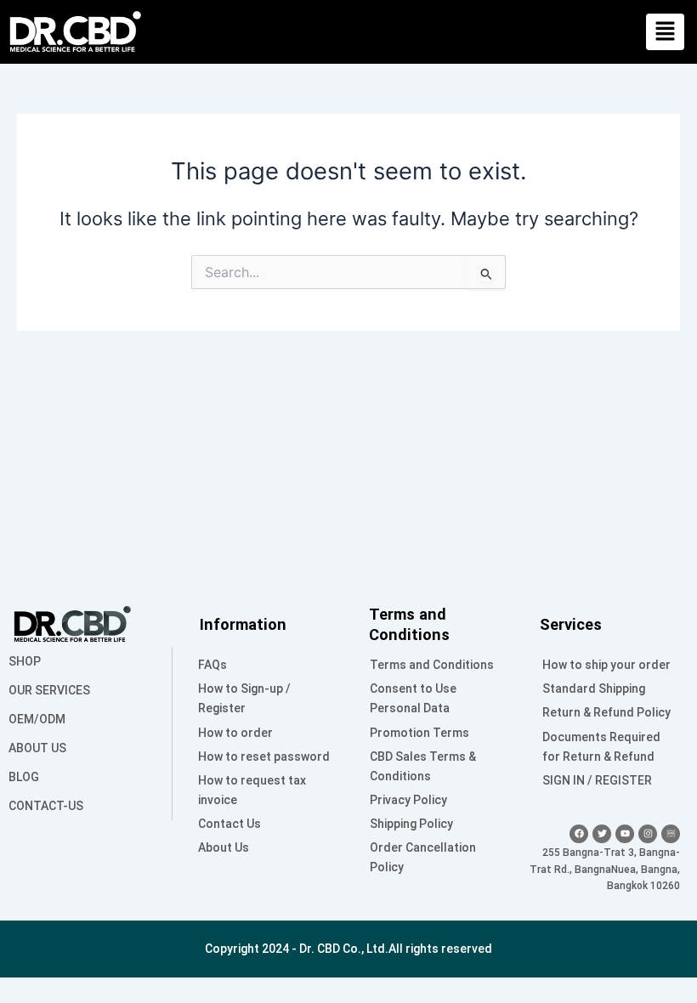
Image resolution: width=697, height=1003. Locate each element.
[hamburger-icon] (665, 32)
